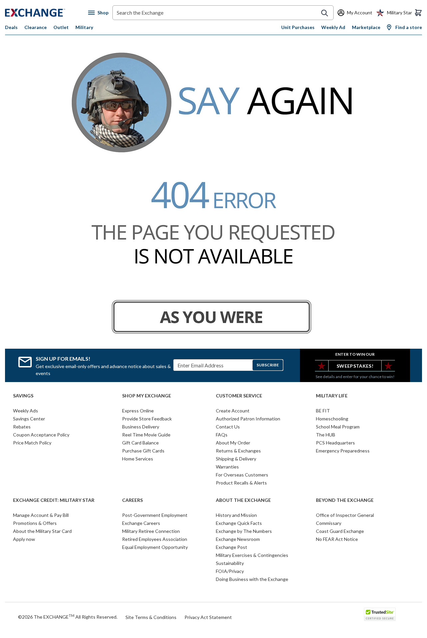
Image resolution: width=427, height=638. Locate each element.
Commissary (328, 523)
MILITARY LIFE (332, 395)
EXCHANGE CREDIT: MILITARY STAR (53, 500)
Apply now (24, 539)
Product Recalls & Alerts (241, 483)
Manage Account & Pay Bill (41, 515)
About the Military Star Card (42, 531)
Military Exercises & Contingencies (252, 555)
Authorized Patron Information (248, 418)
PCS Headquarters (335, 442)
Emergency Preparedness (343, 450)
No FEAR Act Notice (337, 539)
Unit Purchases (298, 27)
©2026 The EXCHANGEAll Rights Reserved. (67, 617)
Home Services (137, 458)
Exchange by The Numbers (244, 531)
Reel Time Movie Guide (146, 434)
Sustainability (230, 563)
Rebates (22, 426)
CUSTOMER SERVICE (239, 395)
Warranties (227, 466)
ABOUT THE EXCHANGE (243, 500)
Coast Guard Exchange (340, 531)
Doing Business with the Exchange (252, 579)
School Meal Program (338, 426)
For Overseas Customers (242, 474)
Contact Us (228, 426)
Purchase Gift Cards (143, 450)
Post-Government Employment (154, 515)
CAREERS (132, 500)
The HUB (325, 434)
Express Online (138, 410)
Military (84, 27)
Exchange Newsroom (238, 539)
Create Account (233, 410)
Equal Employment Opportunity (155, 547)
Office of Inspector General (345, 515)
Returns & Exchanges (238, 450)
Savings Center (29, 418)
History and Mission (236, 515)
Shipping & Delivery (236, 458)
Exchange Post (231, 547)
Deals (11, 27)
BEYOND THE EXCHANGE (345, 500)
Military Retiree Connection (151, 531)
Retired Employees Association (154, 539)
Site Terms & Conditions (150, 617)
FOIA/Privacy (230, 571)
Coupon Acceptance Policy (41, 434)
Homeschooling (332, 418)
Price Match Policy (32, 442)
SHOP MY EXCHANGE (146, 395)
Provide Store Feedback (147, 418)
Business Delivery (140, 426)
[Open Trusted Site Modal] (380, 614)
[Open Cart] (418, 12)
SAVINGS (23, 395)
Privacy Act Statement (208, 617)
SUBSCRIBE (268, 364)
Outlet (61, 27)
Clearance (35, 27)
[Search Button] (324, 13)
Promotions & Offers (35, 523)
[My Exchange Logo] (46, 13)
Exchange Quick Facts (239, 523)
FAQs (222, 434)
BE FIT (323, 410)
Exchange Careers (141, 523)
